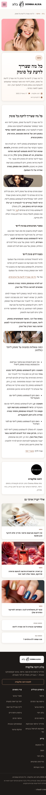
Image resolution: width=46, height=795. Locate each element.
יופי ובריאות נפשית (14, 701)
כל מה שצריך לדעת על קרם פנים (22, 277)
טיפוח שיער (39, 707)
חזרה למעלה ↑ (40, 789)
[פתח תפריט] (4, 4)
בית (43, 13)
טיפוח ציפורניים (15, 712)
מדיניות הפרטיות (37, 761)
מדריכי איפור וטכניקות (35, 723)
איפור (38, 13)
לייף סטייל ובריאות (14, 707)
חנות (42, 750)
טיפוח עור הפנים (37, 701)
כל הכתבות (39, 744)
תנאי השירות (39, 767)
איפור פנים (17, 718)
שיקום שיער (17, 729)
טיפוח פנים (39, 718)
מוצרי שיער (17, 696)
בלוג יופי (40, 712)
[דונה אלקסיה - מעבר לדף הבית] (27, 4)
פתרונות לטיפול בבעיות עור (35, 730)
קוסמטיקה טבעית (15, 723)
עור (16, 210)
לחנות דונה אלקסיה (23, 682)
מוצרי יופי (29, 451)
